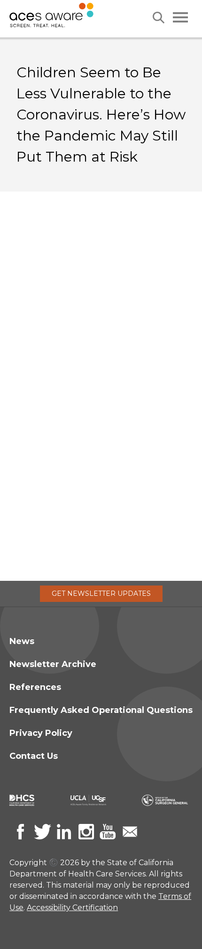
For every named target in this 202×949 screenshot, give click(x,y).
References (35, 687)
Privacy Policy (40, 733)
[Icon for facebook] (20, 831)
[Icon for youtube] (108, 831)
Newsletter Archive (52, 664)
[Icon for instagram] (86, 831)
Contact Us (33, 756)
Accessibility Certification (72, 907)
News (21, 641)
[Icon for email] (130, 831)
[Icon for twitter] (42, 831)
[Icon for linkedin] (64, 831)
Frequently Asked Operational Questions (101, 710)
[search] (158, 17)
